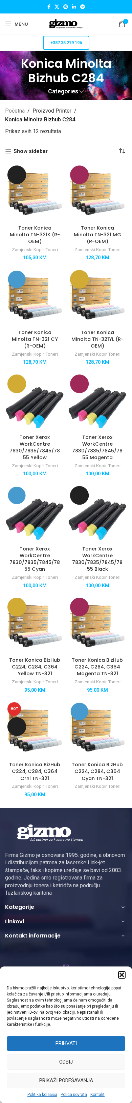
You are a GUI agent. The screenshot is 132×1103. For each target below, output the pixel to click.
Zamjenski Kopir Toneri (35, 249)
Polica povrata (74, 1094)
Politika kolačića (42, 1094)
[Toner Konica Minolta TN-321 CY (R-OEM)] (34, 297)
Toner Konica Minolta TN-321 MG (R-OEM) (97, 235)
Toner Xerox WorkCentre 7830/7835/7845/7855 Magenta (97, 447)
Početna (15, 111)
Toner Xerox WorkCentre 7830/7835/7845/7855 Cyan (34, 558)
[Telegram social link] (82, 6)
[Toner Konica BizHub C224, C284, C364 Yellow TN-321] (34, 624)
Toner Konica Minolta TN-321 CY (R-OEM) (35, 339)
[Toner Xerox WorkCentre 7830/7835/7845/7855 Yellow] (34, 401)
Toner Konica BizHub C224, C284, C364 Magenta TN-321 (97, 667)
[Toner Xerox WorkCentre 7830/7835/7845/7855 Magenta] (97, 401)
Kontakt (97, 1094)
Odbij (66, 1062)
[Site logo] (66, 23)
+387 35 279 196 (66, 42)
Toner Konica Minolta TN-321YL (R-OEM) (97, 339)
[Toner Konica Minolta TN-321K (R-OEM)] (34, 192)
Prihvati (66, 1043)
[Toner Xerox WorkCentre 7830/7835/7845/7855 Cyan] (34, 513)
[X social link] (56, 6)
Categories (63, 92)
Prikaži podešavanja (66, 1080)
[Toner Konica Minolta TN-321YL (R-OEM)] (97, 297)
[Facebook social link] (48, 6)
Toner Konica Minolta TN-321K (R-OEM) (35, 235)
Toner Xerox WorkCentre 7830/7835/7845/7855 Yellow (34, 447)
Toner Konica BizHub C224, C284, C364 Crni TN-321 (34, 771)
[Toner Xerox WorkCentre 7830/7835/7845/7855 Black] (97, 513)
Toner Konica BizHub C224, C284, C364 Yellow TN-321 (34, 667)
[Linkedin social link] (74, 6)
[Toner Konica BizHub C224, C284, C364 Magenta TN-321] (97, 624)
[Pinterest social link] (65, 6)
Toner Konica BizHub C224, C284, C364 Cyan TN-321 (97, 771)
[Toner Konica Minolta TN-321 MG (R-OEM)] (97, 192)
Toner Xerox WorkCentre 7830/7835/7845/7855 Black (97, 558)
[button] (121, 975)
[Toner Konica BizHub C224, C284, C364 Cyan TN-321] (97, 729)
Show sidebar (31, 151)
